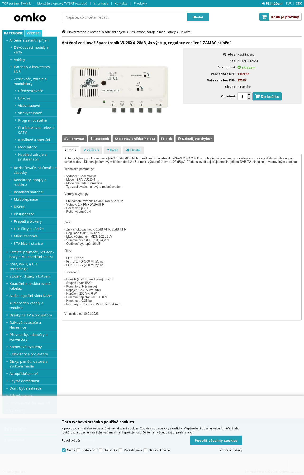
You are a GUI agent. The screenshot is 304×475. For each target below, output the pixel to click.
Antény (19, 59)
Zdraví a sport (21, 395)
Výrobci (34, 33)
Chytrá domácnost (24, 380)
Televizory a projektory (29, 354)
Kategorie (13, 33)
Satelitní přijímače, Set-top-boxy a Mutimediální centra (32, 254)
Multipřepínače (26, 199)
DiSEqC (19, 206)
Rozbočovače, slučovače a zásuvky (35, 170)
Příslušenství (24, 214)
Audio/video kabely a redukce (26, 305)
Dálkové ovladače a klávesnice (25, 324)
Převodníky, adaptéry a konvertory (29, 337)
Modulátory (27, 147)
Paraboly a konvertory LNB (32, 69)
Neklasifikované (159, 450)
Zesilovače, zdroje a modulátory (30, 81)
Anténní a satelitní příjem (30, 40)
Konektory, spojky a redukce (30, 182)
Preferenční (89, 450)
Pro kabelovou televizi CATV (36, 130)
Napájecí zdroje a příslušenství (32, 156)
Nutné (71, 450)
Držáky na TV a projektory (31, 315)
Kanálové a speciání (34, 139)
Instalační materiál (28, 191)
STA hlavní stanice (28, 243)
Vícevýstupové (30, 112)
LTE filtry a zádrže (29, 228)
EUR (289, 3)
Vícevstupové (29, 105)
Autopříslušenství (24, 373)
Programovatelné (32, 120)
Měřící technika (26, 236)
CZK (299, 3)
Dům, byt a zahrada (26, 388)
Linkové (24, 98)
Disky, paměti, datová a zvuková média (29, 363)
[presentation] (70, 150)
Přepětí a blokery (28, 221)
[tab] (70, 150)
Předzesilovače (30, 90)
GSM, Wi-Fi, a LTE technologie (24, 266)
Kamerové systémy (26, 346)
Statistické (110, 450)
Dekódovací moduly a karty (31, 49)
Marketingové (133, 450)
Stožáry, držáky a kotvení (30, 276)
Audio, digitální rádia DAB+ (31, 295)
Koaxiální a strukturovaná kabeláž (30, 286)
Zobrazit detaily (231, 450)
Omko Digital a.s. (29, 17)
